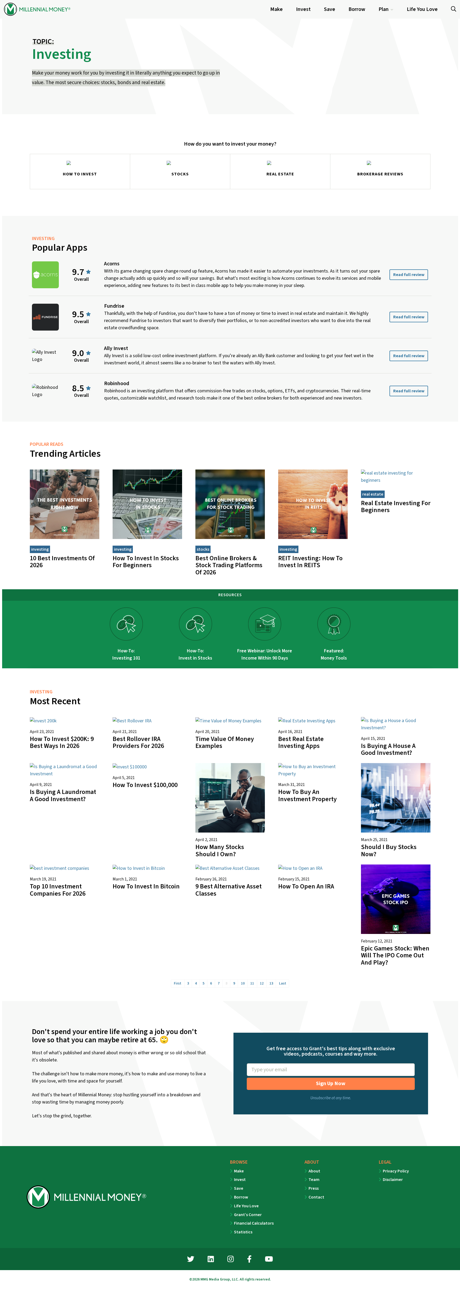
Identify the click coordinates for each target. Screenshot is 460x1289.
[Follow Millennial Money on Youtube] (269, 1260)
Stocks (203, 549)
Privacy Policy (396, 1171)
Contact (316, 1197)
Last (282, 983)
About (314, 1171)
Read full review (408, 275)
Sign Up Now (330, 1083)
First (177, 983)
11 (252, 983)
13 (271, 983)
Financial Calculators (254, 1223)
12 (262, 983)
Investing (40, 549)
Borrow (241, 1197)
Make (239, 1171)
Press (314, 1188)
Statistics (243, 1232)
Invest (240, 1180)
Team (314, 1180)
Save (238, 1188)
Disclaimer (393, 1180)
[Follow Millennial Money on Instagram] (230, 1260)
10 (243, 983)
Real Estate (372, 494)
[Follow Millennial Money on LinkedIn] (211, 1260)
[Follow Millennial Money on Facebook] (249, 1260)
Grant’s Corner (248, 1215)
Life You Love (246, 1206)
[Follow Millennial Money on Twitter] (190, 1260)
